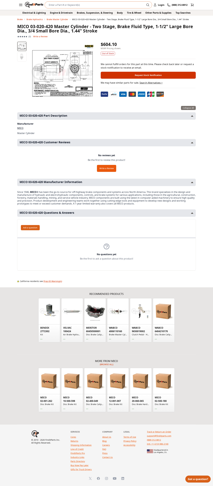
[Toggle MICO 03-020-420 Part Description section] (192, 116)
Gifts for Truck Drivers (81, 469)
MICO (20, 128)
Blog (104, 441)
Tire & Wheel (134, 12)
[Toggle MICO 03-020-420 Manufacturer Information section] (192, 182)
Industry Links (77, 457)
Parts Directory (78, 461)
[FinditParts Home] (34, 5)
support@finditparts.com (159, 435)
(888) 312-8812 (154, 439)
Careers (106, 445)
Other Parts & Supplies (158, 12)
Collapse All (188, 108)
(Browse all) (106, 364)
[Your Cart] (192, 4)
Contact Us (107, 457)
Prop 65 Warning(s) (52, 281)
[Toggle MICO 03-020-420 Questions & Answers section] (192, 213)
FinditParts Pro (78, 453)
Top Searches (183, 12)
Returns (74, 441)
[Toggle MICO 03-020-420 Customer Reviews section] (192, 142)
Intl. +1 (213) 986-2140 (157, 444)
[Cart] (192, 4)
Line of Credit (77, 449)
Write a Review (40, 36)
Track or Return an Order (159, 431)
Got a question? (198, 479)
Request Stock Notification (148, 75)
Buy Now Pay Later (80, 465)
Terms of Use (129, 437)
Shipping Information (81, 445)
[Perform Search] (148, 5)
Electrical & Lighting (34, 12)
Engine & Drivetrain (61, 12)
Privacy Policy (129, 441)
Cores (73, 437)
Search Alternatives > (151, 82)
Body (120, 12)
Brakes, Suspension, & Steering (95, 12)
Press (105, 453)
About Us (106, 437)
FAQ (104, 449)
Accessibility (129, 445)
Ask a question (30, 227)
